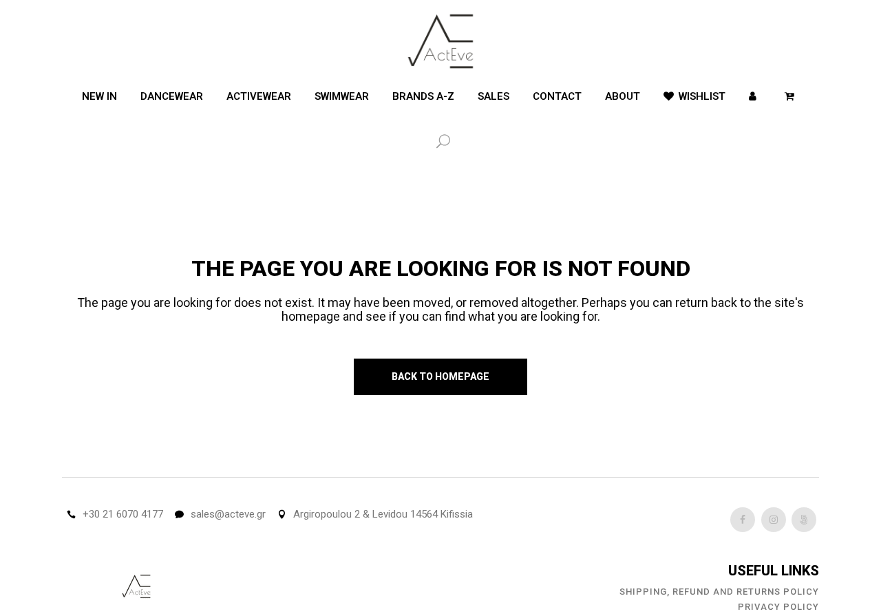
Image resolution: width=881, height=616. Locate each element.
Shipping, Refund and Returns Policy (719, 591)
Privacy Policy (778, 607)
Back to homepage (440, 376)
